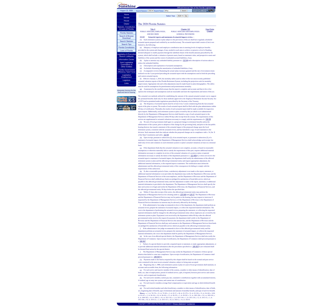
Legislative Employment (126, 76)
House (126, 21)
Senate (126, 17)
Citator (126, 24)
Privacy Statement (179, 304)
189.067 (143, 241)
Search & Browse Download (126, 37)
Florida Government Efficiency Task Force (126, 71)
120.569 (183, 195)
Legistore (126, 80)
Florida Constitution (127, 47)
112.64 (185, 60)
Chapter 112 (185, 29)
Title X (152, 29)
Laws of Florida (126, 50)
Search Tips (126, 44)
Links (126, 83)
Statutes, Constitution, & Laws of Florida (126, 28)
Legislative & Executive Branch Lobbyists (126, 55)
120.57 (192, 195)
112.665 (193, 156)
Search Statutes (126, 41)
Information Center (126, 59)
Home (126, 14)
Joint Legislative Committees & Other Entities (126, 64)
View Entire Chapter (210, 30)
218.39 (208, 119)
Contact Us (191, 304)
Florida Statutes (126, 33)
